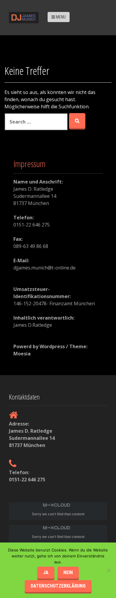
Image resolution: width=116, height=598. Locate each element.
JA (45, 572)
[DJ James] (24, 17)
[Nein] (109, 570)
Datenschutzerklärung (58, 586)
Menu (60, 17)
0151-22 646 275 (27, 479)
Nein (68, 572)
